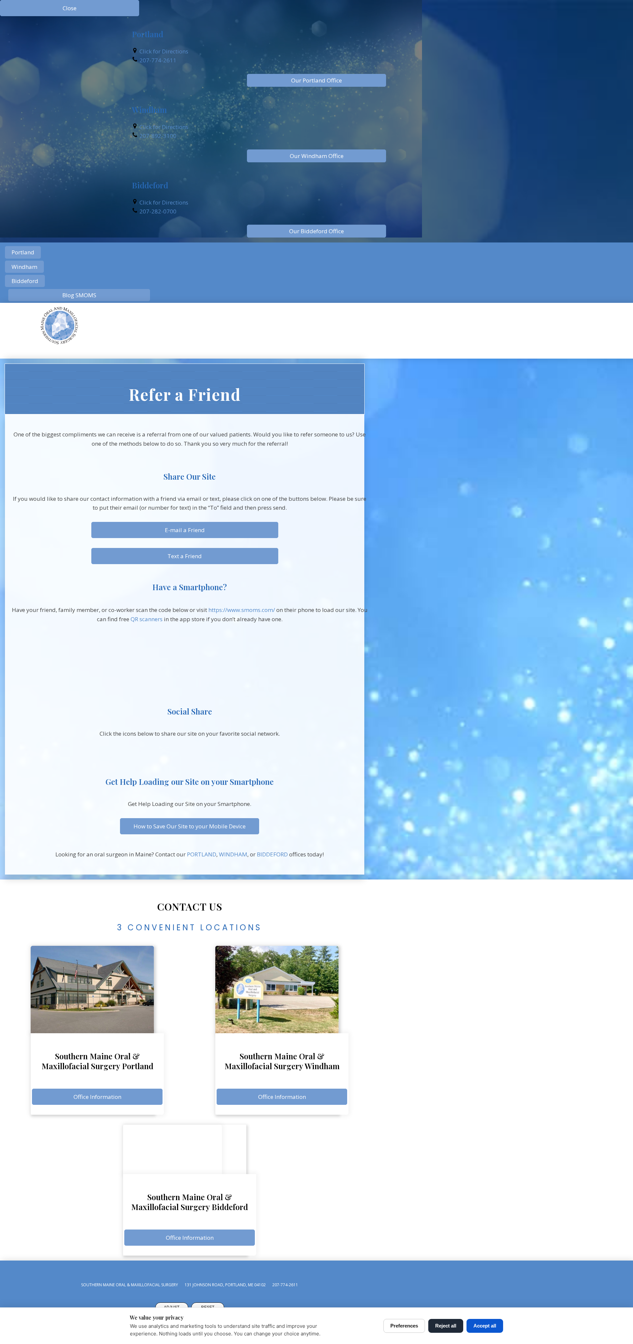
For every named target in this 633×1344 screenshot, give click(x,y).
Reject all (445, 1325)
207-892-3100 (157, 136)
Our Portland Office (316, 80)
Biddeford (25, 281)
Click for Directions (163, 51)
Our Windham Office (317, 156)
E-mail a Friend (185, 530)
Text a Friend (184, 556)
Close (69, 8)
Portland (23, 252)
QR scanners (147, 619)
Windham (24, 267)
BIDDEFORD (272, 854)
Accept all (484, 1325)
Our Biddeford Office (316, 231)
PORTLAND (201, 854)
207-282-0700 (157, 211)
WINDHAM (233, 854)
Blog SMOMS (79, 295)
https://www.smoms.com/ (241, 610)
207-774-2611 (157, 60)
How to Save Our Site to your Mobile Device (190, 826)
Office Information (97, 1097)
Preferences (404, 1325)
